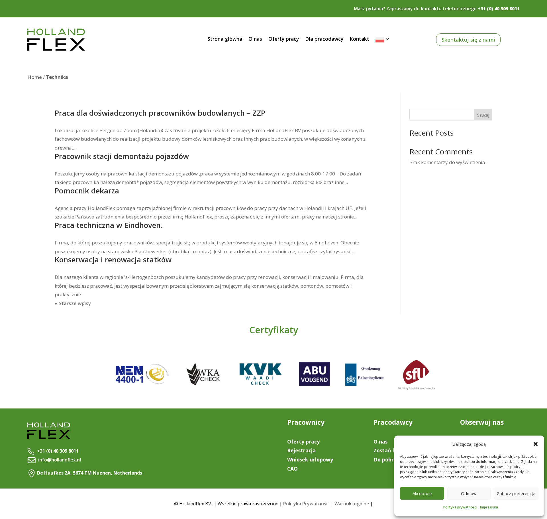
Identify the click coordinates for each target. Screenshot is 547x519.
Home (34, 77)
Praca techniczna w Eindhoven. (109, 225)
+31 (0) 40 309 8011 (499, 8)
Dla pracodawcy (324, 39)
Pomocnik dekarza (87, 190)
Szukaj (483, 115)
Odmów (469, 493)
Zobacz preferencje (516, 493)
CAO (292, 468)
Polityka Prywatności (306, 503)
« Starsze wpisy (73, 303)
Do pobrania (389, 459)
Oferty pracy (283, 39)
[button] (535, 444)
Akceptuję (422, 493)
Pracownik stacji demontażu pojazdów (122, 156)
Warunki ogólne (351, 503)
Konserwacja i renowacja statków (113, 259)
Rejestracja (301, 450)
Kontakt (359, 39)
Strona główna (224, 39)
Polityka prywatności (460, 507)
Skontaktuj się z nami (468, 39)
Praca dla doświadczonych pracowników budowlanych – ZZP (160, 113)
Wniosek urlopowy (310, 459)
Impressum (489, 507)
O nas (255, 39)
